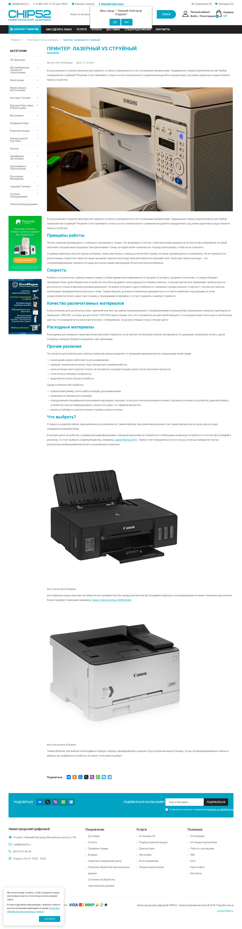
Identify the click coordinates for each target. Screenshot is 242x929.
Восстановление (149, 861)
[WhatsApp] (98, 777)
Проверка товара (98, 848)
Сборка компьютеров (151, 867)
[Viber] (92, 777)
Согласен (49, 919)
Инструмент (17, 115)
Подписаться (216, 802)
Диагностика (146, 848)
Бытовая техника (20, 97)
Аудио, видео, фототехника (18, 89)
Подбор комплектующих (153, 842)
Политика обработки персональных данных (109, 870)
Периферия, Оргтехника (17, 157)
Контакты (196, 873)
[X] (86, 777)
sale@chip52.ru (20, 3)
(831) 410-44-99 (22, 851)
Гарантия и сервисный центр (105, 861)
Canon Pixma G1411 (126, 439)
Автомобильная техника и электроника (19, 70)
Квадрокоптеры (19, 123)
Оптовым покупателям (203, 842)
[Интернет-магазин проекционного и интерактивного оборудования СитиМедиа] (25, 306)
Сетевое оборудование (18, 195)
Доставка (94, 836)
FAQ (192, 854)
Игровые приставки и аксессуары (21, 106)
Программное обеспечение (18, 167)
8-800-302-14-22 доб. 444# (51, 3)
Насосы (14, 148)
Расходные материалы (17, 177)
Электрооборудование (23, 204)
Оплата (92, 842)
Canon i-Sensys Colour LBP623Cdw (111, 600)
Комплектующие (20, 130)
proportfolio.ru (225, 911)
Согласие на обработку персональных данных (101, 882)
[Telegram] (110, 777)
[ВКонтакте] (69, 777)
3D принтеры (17, 59)
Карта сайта (197, 867)
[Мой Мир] (80, 777)
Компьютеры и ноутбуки (18, 139)
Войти (194, 16)
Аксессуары (17, 80)
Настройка (145, 854)
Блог (193, 861)
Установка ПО (147, 836)
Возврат (93, 854)
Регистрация (207, 16)
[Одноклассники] (74, 777)
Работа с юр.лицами (202, 848)
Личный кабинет (200, 12)
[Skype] (104, 777)
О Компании (197, 836)
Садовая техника (20, 186)
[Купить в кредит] (25, 243)
